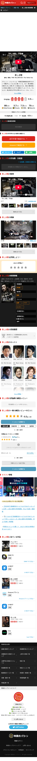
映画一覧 (16, 7)
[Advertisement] (18, 31)
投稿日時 (14, 426)
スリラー (19, 307)
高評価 (23, 426)
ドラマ (25, 303)
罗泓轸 (18, 287)
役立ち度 (5, 426)
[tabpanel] (18, 486)
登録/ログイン (31, 3)
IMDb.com (33, 240)
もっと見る (17, 93)
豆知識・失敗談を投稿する (28, 162)
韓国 (18, 295)
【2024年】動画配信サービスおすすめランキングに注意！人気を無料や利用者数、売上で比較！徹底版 (18, 508)
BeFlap (14, 437)
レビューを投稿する (19, 422)
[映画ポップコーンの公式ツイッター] (18, 727)
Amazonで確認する (17, 145)
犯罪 (18, 303)
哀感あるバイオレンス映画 (9, 434)
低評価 (32, 426)
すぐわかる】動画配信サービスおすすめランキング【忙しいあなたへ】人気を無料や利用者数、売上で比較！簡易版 (18, 519)
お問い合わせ (19, 719)
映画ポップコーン (6, 7)
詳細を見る (18, 704)
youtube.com (32, 201)
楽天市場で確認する (17, 139)
